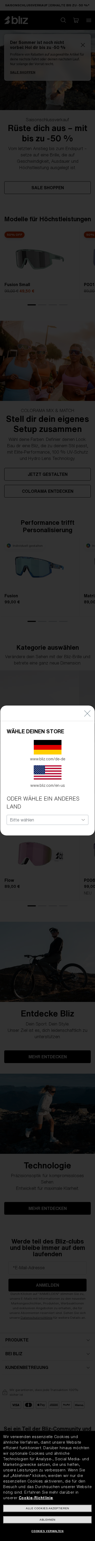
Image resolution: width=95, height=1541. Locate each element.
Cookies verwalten (47, 1531)
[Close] (87, 713)
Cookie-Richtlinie (36, 1498)
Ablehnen (47, 1519)
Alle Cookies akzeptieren (47, 1508)
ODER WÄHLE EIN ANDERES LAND (43, 802)
